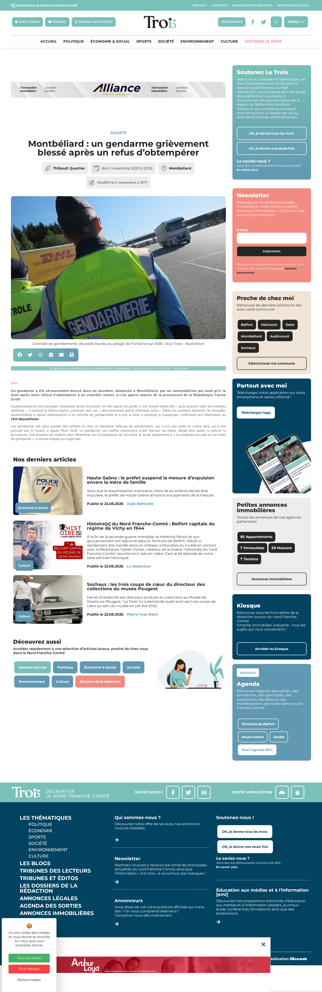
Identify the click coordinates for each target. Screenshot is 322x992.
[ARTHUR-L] (161, 964)
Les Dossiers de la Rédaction (48, 888)
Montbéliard (180, 168)
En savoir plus (247, 169)
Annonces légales (293, 5)
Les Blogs (35, 863)
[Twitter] (263, 22)
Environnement (197, 41)
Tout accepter (29, 958)
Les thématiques (45, 818)
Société (166, 41)
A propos (219, 5)
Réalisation (287, 959)
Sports (143, 41)
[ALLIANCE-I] (118, 115)
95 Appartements (256, 537)
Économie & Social (110, 41)
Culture (229, 41)
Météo (29, 928)
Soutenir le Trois (263, 41)
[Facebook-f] (253, 22)
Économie (40, 830)
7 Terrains (249, 559)
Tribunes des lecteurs (55, 870)
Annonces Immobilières (252, 5)
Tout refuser (29, 969)
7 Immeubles (252, 548)
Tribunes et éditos (49, 878)
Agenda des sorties (50, 905)
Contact (200, 5)
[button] (19, 355)
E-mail (242, 230)
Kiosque (32, 920)
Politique (73, 41)
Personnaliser (29, 980)
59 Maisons (281, 548)
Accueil (48, 41)
